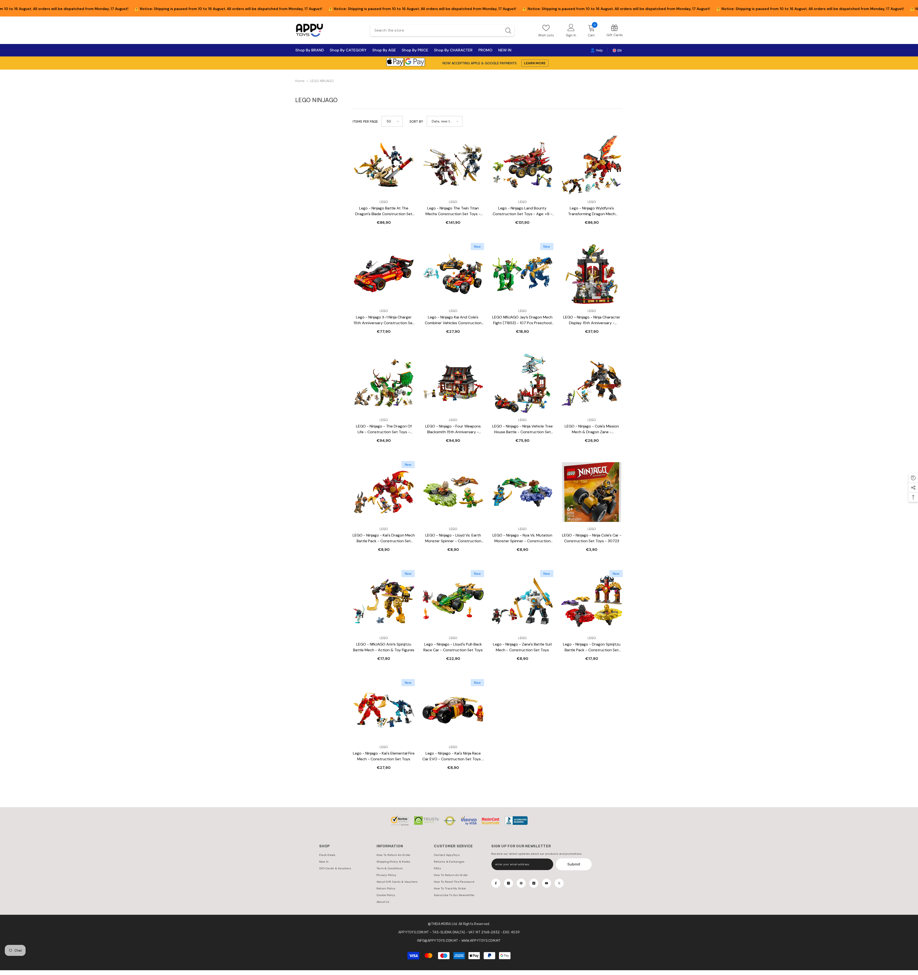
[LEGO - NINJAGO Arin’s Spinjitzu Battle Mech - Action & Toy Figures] (384, 601)
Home (300, 81)
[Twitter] (559, 883)
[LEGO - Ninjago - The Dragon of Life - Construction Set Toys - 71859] (384, 383)
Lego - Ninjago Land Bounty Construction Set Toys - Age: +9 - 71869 (522, 211)
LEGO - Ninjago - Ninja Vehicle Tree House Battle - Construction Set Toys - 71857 (522, 429)
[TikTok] (533, 883)
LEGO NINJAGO (322, 81)
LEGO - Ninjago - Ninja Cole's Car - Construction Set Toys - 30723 (592, 538)
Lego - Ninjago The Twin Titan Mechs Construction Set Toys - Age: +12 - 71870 (453, 211)
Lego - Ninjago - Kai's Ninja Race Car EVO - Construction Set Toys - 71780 (453, 756)
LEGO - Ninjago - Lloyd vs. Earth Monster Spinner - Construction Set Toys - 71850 (453, 538)
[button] (392, 121)
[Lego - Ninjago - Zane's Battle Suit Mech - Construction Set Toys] (522, 601)
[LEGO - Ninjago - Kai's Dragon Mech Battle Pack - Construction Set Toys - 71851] (384, 492)
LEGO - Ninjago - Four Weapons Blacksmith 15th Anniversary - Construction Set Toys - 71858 (453, 429)
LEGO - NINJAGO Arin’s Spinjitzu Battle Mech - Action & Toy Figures (383, 647)
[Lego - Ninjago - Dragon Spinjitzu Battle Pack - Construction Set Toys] (592, 601)
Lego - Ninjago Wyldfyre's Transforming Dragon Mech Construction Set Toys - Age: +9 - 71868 (592, 211)
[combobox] (436, 30)
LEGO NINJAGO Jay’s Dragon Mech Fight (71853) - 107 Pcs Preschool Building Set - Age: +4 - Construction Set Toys (522, 320)
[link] (615, 30)
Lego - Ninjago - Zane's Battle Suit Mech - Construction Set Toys (522, 647)
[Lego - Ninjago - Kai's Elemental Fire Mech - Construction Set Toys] (384, 710)
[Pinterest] (521, 883)
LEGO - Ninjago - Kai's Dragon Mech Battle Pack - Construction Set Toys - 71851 (384, 538)
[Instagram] (508, 883)
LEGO (384, 202)
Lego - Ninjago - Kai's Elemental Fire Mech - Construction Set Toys (384, 756)
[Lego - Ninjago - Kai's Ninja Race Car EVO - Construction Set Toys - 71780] (453, 710)
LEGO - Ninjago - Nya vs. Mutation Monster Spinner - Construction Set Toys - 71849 (522, 538)
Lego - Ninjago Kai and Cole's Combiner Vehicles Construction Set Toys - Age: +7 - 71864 (453, 320)
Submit (573, 864)
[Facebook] (495, 883)
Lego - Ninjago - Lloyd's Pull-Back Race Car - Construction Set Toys (453, 647)
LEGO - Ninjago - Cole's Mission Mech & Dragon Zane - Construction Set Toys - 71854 (592, 429)
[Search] (442, 30)
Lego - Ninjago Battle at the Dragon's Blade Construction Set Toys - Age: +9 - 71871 (383, 211)
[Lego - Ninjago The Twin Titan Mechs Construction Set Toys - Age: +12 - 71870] (453, 165)
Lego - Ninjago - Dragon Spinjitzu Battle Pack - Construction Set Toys (591, 647)
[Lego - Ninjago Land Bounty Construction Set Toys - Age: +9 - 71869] (522, 165)
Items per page (365, 121)
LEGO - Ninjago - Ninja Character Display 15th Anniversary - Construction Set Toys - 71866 (591, 320)
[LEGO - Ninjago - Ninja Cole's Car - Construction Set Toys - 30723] (592, 492)
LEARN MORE (535, 63)
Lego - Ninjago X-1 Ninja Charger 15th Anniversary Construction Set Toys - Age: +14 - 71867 (384, 320)
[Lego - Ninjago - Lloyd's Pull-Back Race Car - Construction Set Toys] (453, 601)
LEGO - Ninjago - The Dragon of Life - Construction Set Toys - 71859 (384, 429)
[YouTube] (546, 883)
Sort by (416, 121)
